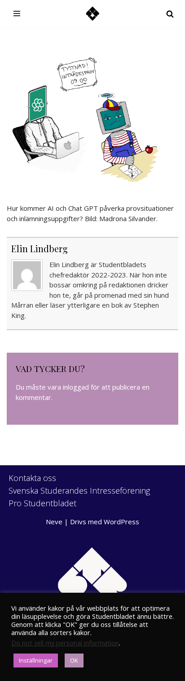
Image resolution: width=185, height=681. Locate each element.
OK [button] (74, 660)
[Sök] (170, 14)
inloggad (76, 386)
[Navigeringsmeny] (17, 13)
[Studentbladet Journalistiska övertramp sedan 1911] (92, 13)
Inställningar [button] (36, 660)
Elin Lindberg (39, 248)
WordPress (121, 521)
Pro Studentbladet (42, 503)
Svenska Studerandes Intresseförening (79, 490)
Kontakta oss (32, 477)
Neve (54, 521)
